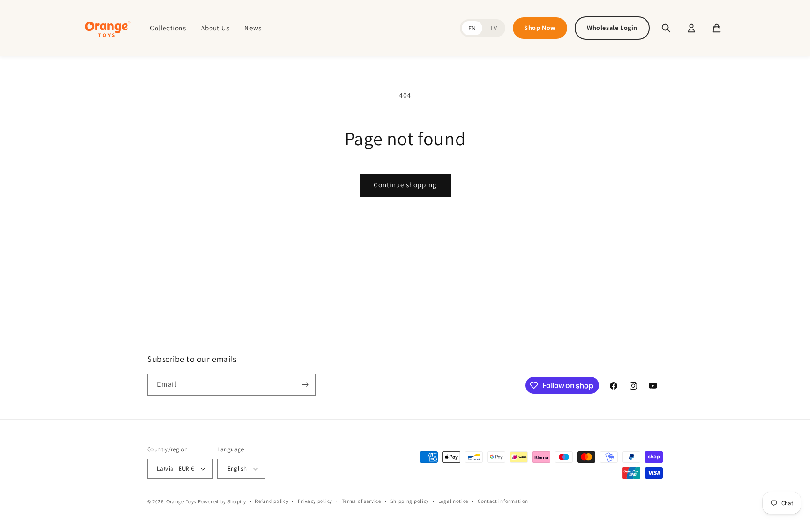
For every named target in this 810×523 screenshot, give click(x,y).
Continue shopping (405, 184)
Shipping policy (409, 501)
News (252, 27)
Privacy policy (315, 501)
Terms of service (361, 501)
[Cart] (717, 28)
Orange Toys (181, 501)
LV (494, 28)
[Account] (691, 28)
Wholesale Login (612, 27)
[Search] (666, 28)
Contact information (503, 501)
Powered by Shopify (222, 501)
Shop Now (540, 27)
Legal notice (453, 501)
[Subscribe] (305, 385)
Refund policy (271, 501)
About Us (215, 27)
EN (472, 28)
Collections (168, 27)
